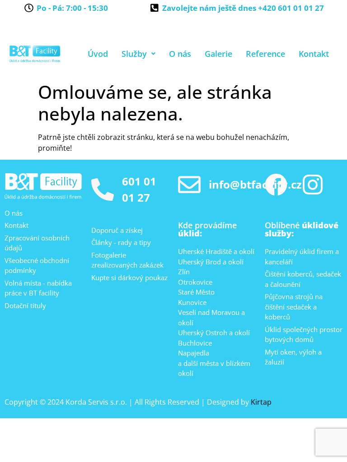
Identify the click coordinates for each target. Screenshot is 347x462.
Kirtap (261, 402)
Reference (265, 53)
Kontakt (314, 53)
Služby (134, 53)
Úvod (98, 53)
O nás (180, 53)
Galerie (218, 53)
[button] (138, 54)
